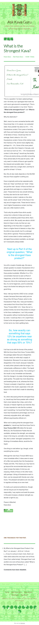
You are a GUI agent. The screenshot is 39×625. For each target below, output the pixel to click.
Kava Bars (14, 595)
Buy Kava (24, 595)
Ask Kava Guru (18, 57)
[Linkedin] (19, 607)
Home (7, 592)
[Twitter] (4, 607)
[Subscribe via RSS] (19, 611)
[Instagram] (11, 607)
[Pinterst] (23, 607)
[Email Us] (31, 607)
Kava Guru (7, 57)
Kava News (28, 592)
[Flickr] (35, 607)
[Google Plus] (15, 607)
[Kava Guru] (19, 15)
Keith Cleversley (19, 600)
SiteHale (22, 623)
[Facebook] (8, 607)
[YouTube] (27, 607)
